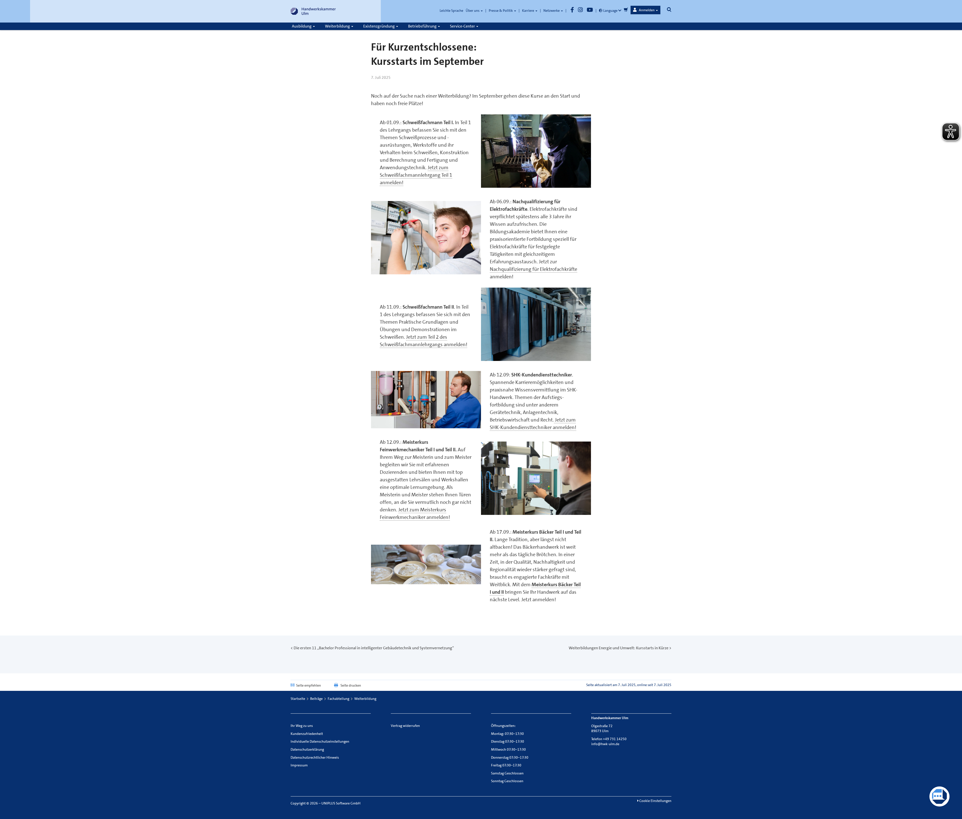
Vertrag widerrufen (405, 725)
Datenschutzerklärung (307, 749)
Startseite (298, 698)
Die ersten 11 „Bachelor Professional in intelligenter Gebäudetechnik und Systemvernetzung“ (374, 648)
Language (610, 10)
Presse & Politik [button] (501, 10)
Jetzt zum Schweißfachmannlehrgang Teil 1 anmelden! (416, 175)
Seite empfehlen (308, 685)
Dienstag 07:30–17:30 (507, 741)
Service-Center (463, 26)
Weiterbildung (338, 26)
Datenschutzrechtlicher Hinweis (315, 757)
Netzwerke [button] (551, 10)
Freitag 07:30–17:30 (506, 765)
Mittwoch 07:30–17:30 (508, 749)
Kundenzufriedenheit (307, 733)
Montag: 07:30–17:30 (507, 733)
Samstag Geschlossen (507, 773)
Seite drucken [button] (350, 685)
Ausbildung (302, 26)
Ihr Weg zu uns (302, 725)
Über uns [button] (473, 10)
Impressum (299, 765)
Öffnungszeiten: (503, 725)
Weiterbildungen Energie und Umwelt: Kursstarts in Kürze (618, 648)
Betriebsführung (422, 26)
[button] (645, 10)
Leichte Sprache (451, 10)
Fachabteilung (338, 698)
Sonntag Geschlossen (507, 781)
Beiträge (316, 698)
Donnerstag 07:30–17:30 (509, 757)
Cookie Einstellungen (655, 800)
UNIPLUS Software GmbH (340, 803)
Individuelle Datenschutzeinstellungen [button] (320, 741)
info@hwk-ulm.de (605, 744)
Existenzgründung (379, 26)
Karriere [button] (528, 10)
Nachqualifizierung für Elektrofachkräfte (533, 269)
